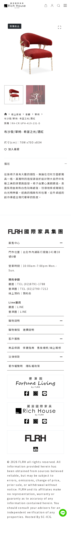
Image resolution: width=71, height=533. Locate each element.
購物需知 (14, 329)
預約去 (27, 293)
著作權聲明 (16, 366)
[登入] (52, 5)
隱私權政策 (33, 366)
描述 (7, 163)
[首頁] (5, 114)
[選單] (65, 5)
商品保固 (14, 348)
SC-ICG (46, 517)
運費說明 (28, 329)
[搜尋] (58, 5)
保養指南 (28, 348)
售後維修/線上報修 (49, 348)
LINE (20, 307)
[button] (35, 243)
